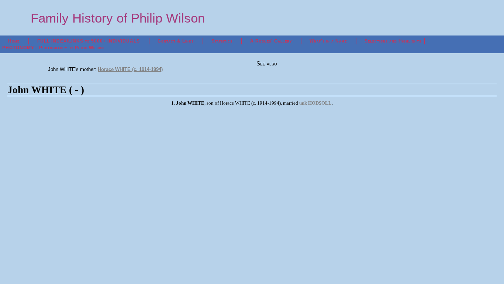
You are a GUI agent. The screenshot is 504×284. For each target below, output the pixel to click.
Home (14, 41)
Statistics (221, 41)
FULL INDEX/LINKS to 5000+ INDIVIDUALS (88, 41)
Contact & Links (176, 41)
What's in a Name (328, 41)
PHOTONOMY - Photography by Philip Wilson (53, 47)
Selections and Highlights (393, 41)
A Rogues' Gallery (271, 41)
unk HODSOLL (315, 103)
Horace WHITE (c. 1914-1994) (130, 69)
